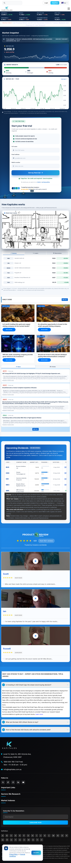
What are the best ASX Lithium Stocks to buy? (20, 722)
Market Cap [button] (34, 462)
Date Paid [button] (56, 462)
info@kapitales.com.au (12, 769)
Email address (16, 154)
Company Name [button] (21, 462)
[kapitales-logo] (7, 8)
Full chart (63, 79)
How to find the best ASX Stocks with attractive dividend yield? (27, 730)
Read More (9, 329)
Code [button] (7, 462)
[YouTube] (23, 782)
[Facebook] (8, 782)
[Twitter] (3, 782)
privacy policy (46, 182)
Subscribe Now (36, 822)
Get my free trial (34, 173)
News (19, 366)
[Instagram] (13, 782)
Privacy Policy (13, 854)
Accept (36, 852)
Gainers (14, 253)
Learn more (39, 714)
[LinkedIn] (18, 782)
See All (64, 299)
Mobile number (16, 162)
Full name (14, 146)
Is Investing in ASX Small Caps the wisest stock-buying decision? (27, 685)
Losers (36, 253)
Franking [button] (44, 462)
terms (39, 182)
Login (46, 3)
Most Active (58, 253)
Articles (53, 366)
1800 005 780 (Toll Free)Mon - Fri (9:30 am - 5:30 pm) (15, 763)
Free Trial (55, 3)
